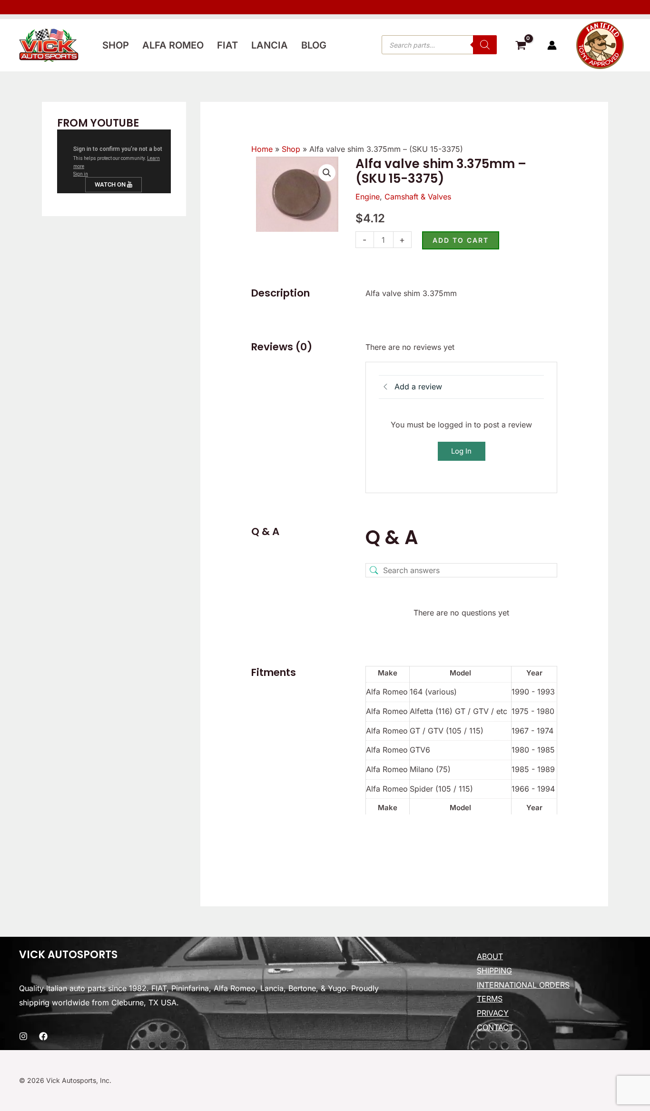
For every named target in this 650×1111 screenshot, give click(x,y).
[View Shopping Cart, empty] (520, 46)
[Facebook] (43, 1036)
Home (262, 149)
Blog (313, 45)
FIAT (227, 45)
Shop (115, 45)
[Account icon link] (552, 45)
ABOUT (490, 956)
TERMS (489, 998)
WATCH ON (111, 184)
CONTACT (495, 1027)
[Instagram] (23, 1036)
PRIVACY (493, 1013)
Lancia (269, 45)
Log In (461, 451)
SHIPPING (494, 970)
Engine (367, 196)
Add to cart (461, 240)
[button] (326, 172)
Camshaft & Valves (417, 196)
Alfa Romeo (173, 45)
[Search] (485, 44)
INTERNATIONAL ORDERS (523, 985)
